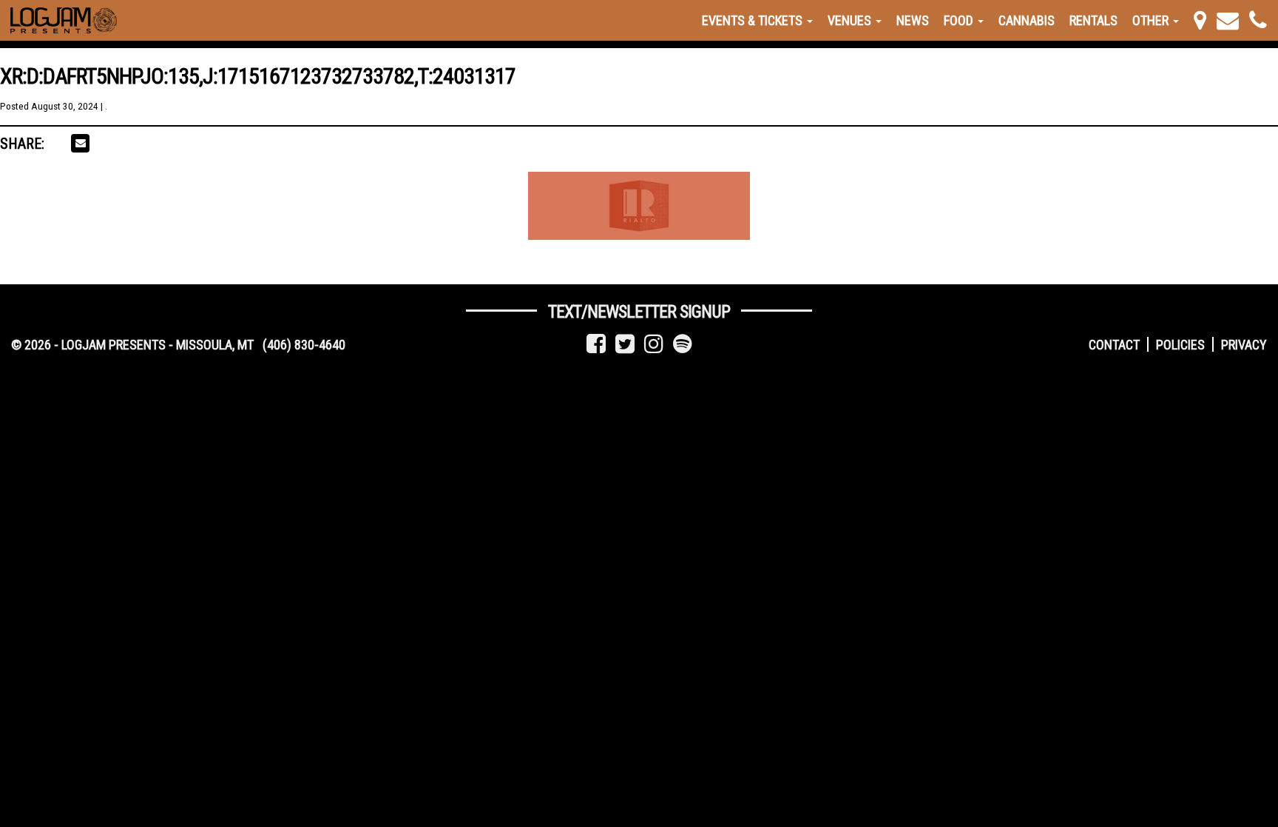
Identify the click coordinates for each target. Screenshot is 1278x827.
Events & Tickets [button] (753, 20)
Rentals (1093, 20)
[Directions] (1200, 20)
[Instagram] (653, 344)
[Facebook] (596, 344)
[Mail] (1227, 20)
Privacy (1244, 344)
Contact (1114, 344)
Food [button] (960, 20)
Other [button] (1152, 20)
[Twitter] (625, 344)
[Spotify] (682, 344)
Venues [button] (851, 20)
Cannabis (1026, 20)
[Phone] (1258, 20)
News (912, 20)
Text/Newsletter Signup (639, 311)
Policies (1180, 344)
